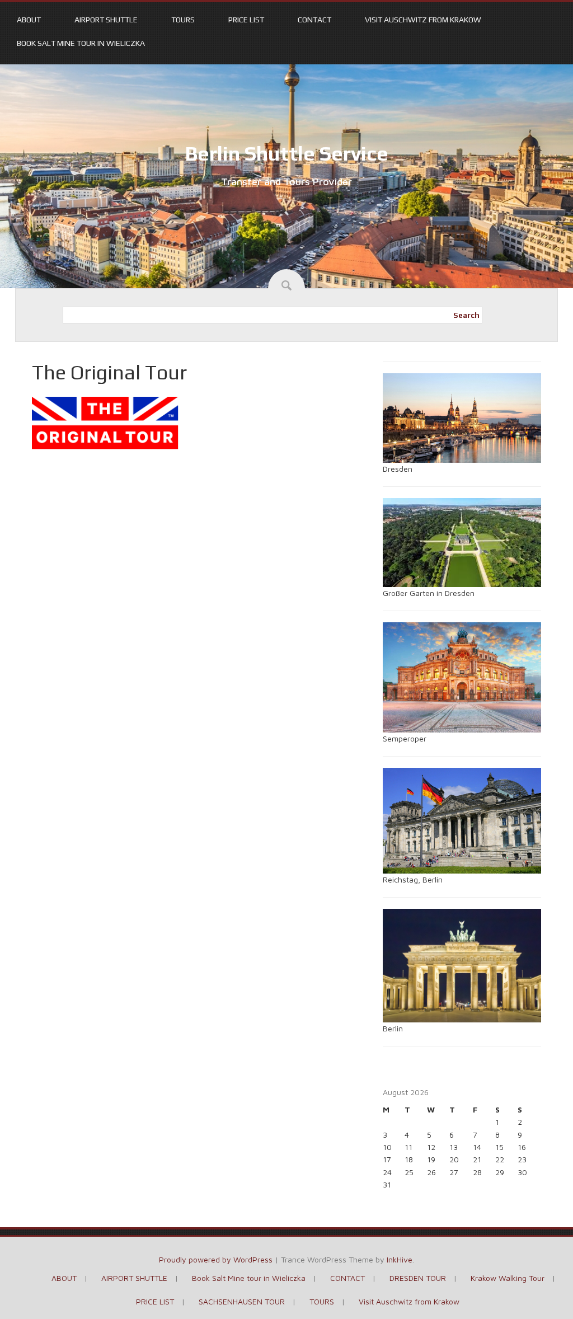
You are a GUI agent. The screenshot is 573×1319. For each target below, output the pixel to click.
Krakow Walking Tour (507, 1278)
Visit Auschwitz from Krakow (423, 19)
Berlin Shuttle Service (286, 153)
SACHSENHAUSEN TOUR (242, 1301)
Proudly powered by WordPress (216, 1259)
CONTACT (314, 19)
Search (466, 315)
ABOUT (29, 19)
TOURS (183, 19)
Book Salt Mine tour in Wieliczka (81, 43)
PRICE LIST (246, 19)
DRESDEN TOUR (417, 1278)
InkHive (399, 1259)
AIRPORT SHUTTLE (106, 19)
